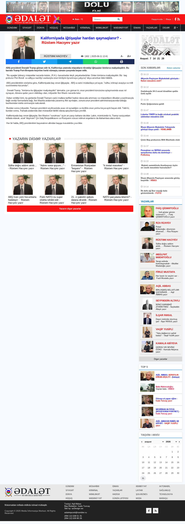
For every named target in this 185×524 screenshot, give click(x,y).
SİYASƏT (27, 27)
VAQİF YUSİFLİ (164, 329)
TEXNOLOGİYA (166, 494)
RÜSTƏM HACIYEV (166, 239)
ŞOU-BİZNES (141, 494)
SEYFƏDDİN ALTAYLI (168, 300)
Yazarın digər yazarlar (70, 208)
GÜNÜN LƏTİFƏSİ (120, 498)
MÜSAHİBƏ (69, 27)
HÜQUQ (54, 27)
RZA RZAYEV (163, 223)
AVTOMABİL (164, 486)
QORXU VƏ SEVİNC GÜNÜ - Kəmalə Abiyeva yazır (167, 349)
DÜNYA (40, 27)
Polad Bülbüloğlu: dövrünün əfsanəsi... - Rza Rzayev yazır (167, 230)
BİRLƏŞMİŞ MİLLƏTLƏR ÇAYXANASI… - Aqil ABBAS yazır (167, 292)
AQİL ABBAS (163, 286)
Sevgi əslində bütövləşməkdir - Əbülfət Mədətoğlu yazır (167, 263)
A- (122, 56)
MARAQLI (163, 498)
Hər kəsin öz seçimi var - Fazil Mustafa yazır (167, 277)
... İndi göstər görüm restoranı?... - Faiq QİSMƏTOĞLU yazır (165, 214)
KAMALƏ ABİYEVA (166, 343)
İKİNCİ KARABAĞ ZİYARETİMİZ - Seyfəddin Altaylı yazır (167, 306)
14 (154, 58)
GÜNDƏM (12, 27)
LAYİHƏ (139, 490)
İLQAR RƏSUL (164, 315)
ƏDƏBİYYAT (141, 486)
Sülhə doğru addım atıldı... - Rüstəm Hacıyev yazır (167, 246)
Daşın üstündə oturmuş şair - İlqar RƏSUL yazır (166, 320)
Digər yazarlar (160, 359)
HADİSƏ (116, 494)
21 (158, 58)
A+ (129, 56)
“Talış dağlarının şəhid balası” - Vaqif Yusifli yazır (167, 334)
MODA (138, 498)
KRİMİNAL (85, 27)
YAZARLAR (151, 27)
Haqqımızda (157, 19)
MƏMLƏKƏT (102, 27)
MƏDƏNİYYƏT (121, 27)
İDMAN (137, 27)
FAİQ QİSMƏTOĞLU (167, 208)
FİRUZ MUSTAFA (165, 272)
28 (163, 58)
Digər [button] (166, 27)
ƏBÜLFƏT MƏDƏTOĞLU (163, 256)
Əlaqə (168, 19)
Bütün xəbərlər (173, 68)
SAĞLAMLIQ (164, 490)
